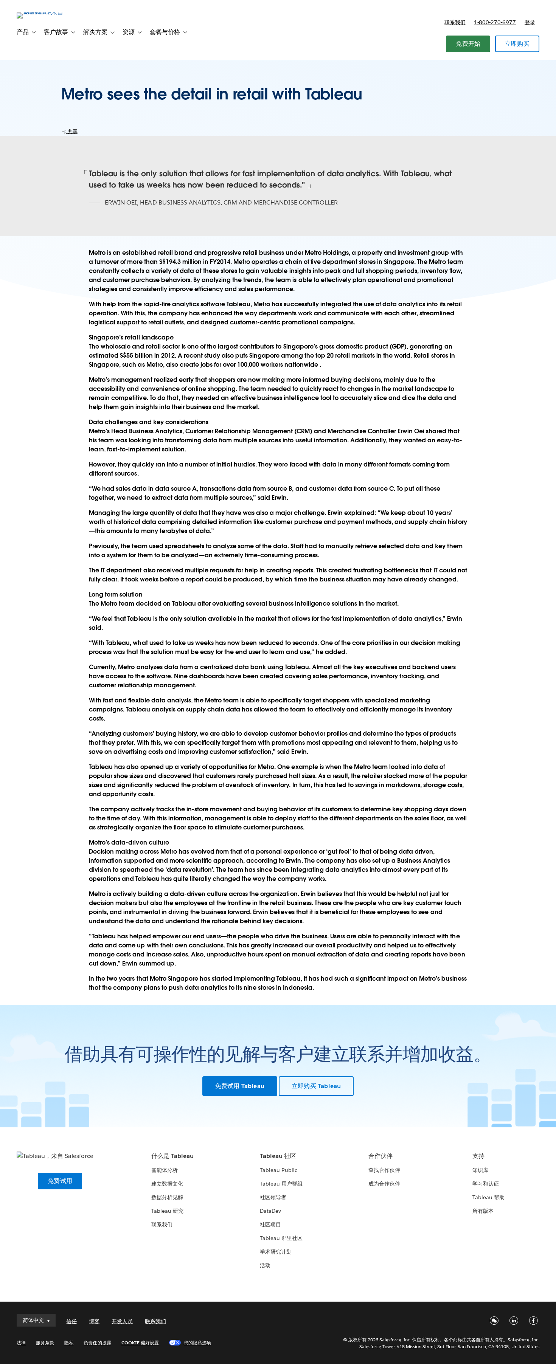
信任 (71, 1321)
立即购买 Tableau (316, 1086)
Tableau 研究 (167, 1210)
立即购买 (517, 44)
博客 (94, 1321)
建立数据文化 (167, 1183)
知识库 (480, 1170)
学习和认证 (485, 1183)
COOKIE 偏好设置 (140, 1342)
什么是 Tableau (172, 1156)
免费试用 (60, 1181)
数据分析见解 (167, 1197)
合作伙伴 (380, 1156)
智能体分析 (164, 1170)
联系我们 (455, 22)
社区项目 (270, 1224)
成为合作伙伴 (384, 1183)
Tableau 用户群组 (281, 1183)
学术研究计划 (276, 1251)
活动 (265, 1265)
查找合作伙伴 (384, 1170)
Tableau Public (278, 1170)
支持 (478, 1156)
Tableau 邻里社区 (281, 1238)
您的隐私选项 (197, 1342)
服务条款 (45, 1342)
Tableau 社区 (278, 1156)
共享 (72, 131)
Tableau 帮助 (488, 1197)
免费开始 (468, 44)
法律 (21, 1342)
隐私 (68, 1342)
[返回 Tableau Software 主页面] (45, 12)
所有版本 (483, 1210)
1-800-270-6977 (495, 22)
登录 (530, 22)
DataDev (270, 1210)
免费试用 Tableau (239, 1086)
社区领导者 (273, 1197)
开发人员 (122, 1321)
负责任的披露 (97, 1342)
